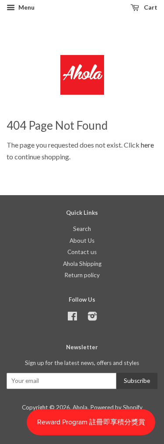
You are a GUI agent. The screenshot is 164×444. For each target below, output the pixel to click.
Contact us (82, 251)
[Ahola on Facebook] (72, 317)
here (147, 145)
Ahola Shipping (82, 263)
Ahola (80, 407)
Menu (26, 7)
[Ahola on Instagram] (92, 317)
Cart (150, 7)
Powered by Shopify (116, 407)
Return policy (82, 275)
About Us (82, 240)
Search (82, 228)
